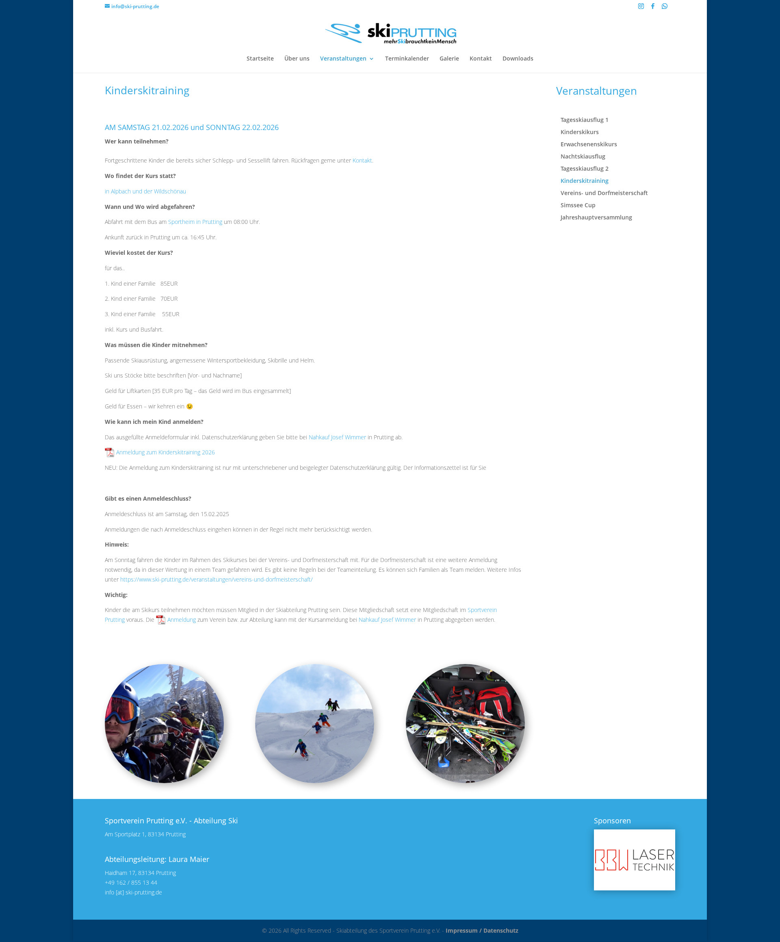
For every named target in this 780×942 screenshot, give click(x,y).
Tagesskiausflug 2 (585, 169)
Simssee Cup (578, 205)
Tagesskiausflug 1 (585, 120)
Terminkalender (407, 59)
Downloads (518, 59)
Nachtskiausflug (583, 157)
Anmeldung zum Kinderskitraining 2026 (165, 452)
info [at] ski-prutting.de (133, 892)
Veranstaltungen (343, 59)
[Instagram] (641, 8)
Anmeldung (181, 619)
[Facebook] (653, 8)
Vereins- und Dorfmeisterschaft (604, 193)
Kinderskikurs (580, 132)
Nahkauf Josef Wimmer (337, 437)
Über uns (297, 59)
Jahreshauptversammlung (596, 218)
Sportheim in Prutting (195, 222)
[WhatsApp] (664, 8)
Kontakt (481, 59)
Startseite (260, 59)
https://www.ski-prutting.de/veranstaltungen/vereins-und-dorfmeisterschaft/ (216, 579)
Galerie (449, 59)
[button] (634, 859)
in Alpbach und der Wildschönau (145, 191)
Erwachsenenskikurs (589, 144)
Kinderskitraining (585, 181)
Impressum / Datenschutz (482, 930)
